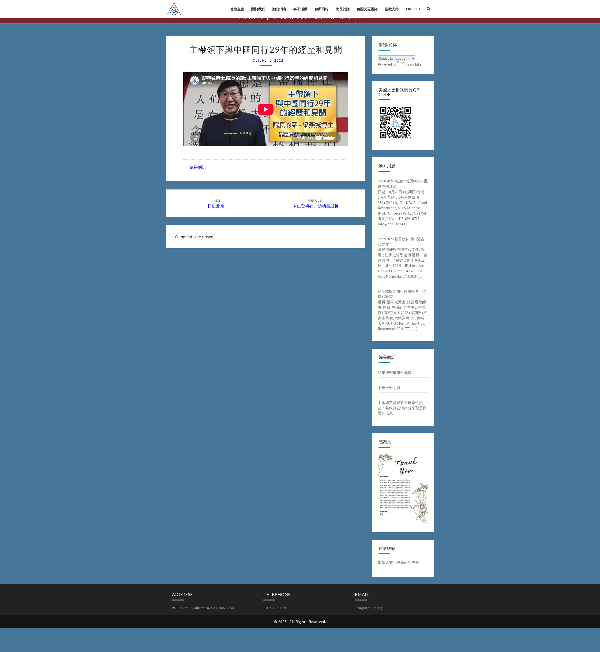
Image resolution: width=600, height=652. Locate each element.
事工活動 (300, 9)
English (413, 9)
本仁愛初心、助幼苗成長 (315, 203)
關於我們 (258, 9)
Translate (413, 64)
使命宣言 (237, 9)
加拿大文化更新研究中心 (398, 562)
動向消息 (279, 9)
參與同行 (322, 9)
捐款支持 (392, 9)
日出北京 (216, 203)
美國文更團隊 (367, 9)
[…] (408, 224)
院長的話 (343, 9)
